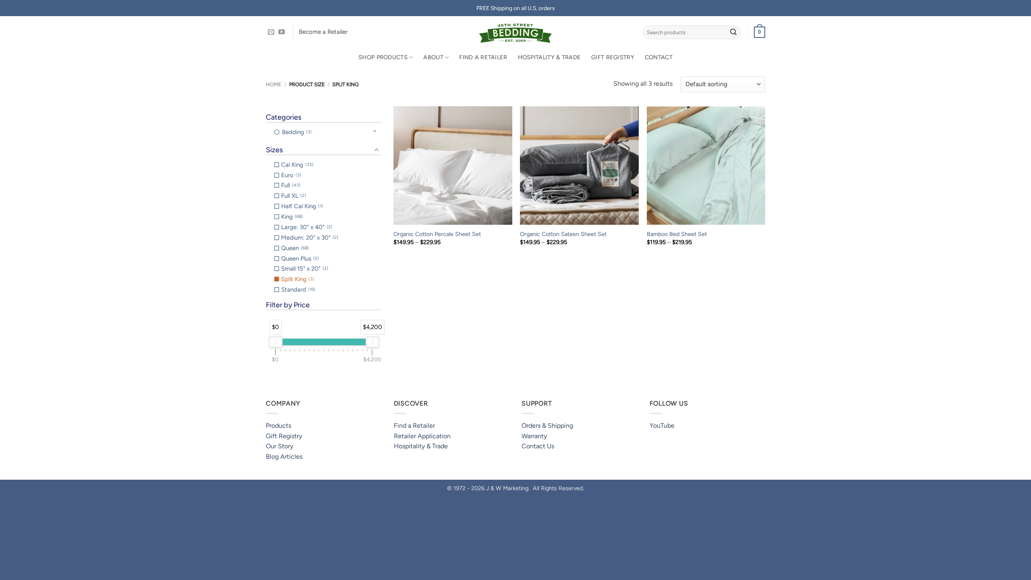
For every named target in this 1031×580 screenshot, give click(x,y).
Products (278, 425)
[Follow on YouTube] (281, 32)
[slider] (275, 342)
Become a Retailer (323, 31)
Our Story (279, 446)
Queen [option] (294, 248)
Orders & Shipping (547, 425)
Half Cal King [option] (301, 206)
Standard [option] (297, 289)
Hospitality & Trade (549, 57)
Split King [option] (297, 279)
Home (274, 84)
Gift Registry (612, 57)
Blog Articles (284, 456)
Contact (659, 57)
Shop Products (383, 57)
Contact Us (538, 446)
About (433, 57)
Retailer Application (422, 436)
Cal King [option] (296, 164)
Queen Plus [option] (299, 258)
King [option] (291, 216)
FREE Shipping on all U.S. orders (515, 8)
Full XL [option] (292, 195)
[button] (759, 32)
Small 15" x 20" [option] (304, 268)
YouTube (662, 425)
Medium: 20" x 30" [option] (309, 237)
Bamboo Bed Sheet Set (677, 234)
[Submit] (733, 32)
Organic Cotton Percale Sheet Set (437, 234)
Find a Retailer (483, 57)
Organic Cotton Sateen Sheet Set (563, 234)
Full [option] (290, 185)
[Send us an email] (271, 32)
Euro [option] (290, 175)
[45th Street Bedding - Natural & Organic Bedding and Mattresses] (515, 32)
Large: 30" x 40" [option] (306, 227)
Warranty (534, 436)
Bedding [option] (296, 132)
